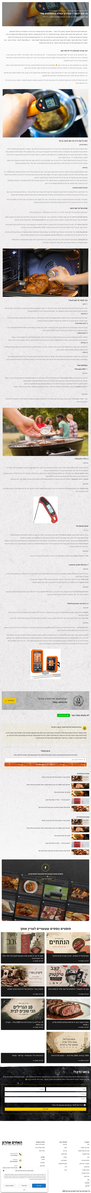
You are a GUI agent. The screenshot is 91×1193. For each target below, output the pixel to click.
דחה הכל (24, 1186)
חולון (65, 1148)
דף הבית (85, 11)
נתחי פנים (86, 1176)
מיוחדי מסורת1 (85, 1173)
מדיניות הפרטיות (64, 1105)
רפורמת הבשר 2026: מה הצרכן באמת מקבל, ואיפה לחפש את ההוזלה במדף (48, 785)
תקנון (24, 1190)
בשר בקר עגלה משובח (83, 1151)
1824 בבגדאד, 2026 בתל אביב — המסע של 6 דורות (70, 1055)
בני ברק (65, 1151)
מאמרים (79, 11)
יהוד (66, 1167)
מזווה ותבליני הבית (40, 1148)
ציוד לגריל (45, 17)
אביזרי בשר (42, 1151)
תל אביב (65, 1144)
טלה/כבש (86, 1167)
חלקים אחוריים (85, 1160)
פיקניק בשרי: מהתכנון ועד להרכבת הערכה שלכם (56, 777)
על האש (87, 1186)
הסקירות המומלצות (60, 17)
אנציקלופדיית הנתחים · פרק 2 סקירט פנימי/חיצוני (70, 956)
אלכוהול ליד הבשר (40, 1144)
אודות (43, 1159)
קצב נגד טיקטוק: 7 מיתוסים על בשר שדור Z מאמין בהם (68, 989)
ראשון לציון (64, 1160)
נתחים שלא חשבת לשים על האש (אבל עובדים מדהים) (54, 807)
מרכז (65, 1170)
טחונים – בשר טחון (84, 1164)
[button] (3, 1171)
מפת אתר (42, 1166)
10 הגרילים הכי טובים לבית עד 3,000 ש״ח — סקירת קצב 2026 (24, 1023)
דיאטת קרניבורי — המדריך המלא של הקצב (58, 800)
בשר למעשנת (85, 1154)
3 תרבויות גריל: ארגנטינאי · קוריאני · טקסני (27, 1055)
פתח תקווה (64, 1154)
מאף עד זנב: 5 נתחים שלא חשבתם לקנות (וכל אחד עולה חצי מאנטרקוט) (22, 957)
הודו (88, 1157)
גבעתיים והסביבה (62, 1164)
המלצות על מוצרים (71, 17)
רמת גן (65, 1157)
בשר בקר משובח (85, 1148)
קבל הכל (39, 1186)
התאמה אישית (10, 1186)
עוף (88, 1180)
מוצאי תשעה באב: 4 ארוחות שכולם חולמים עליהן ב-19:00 (70, 1023)
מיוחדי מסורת (85, 1170)
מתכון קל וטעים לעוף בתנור (62, 792)
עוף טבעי (87, 1183)
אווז (88, 1144)
